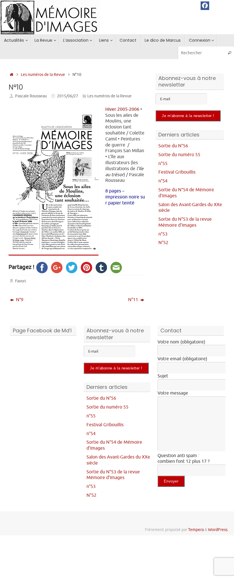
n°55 (163, 163)
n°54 (163, 181)
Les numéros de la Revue (43, 74)
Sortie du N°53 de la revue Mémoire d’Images (185, 222)
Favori (20, 281)
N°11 (133, 300)
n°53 (163, 234)
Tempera (196, 529)
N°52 (163, 243)
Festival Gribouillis (176, 172)
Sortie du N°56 (173, 146)
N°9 (19, 300)
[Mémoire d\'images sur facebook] (205, 5)
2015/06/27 (67, 95)
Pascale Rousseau (31, 95)
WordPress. (218, 529)
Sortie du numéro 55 (179, 155)
